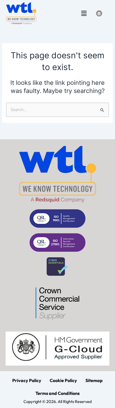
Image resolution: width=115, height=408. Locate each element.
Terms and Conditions (57, 393)
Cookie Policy (63, 380)
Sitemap (94, 380)
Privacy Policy (26, 380)
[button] (83, 13)
